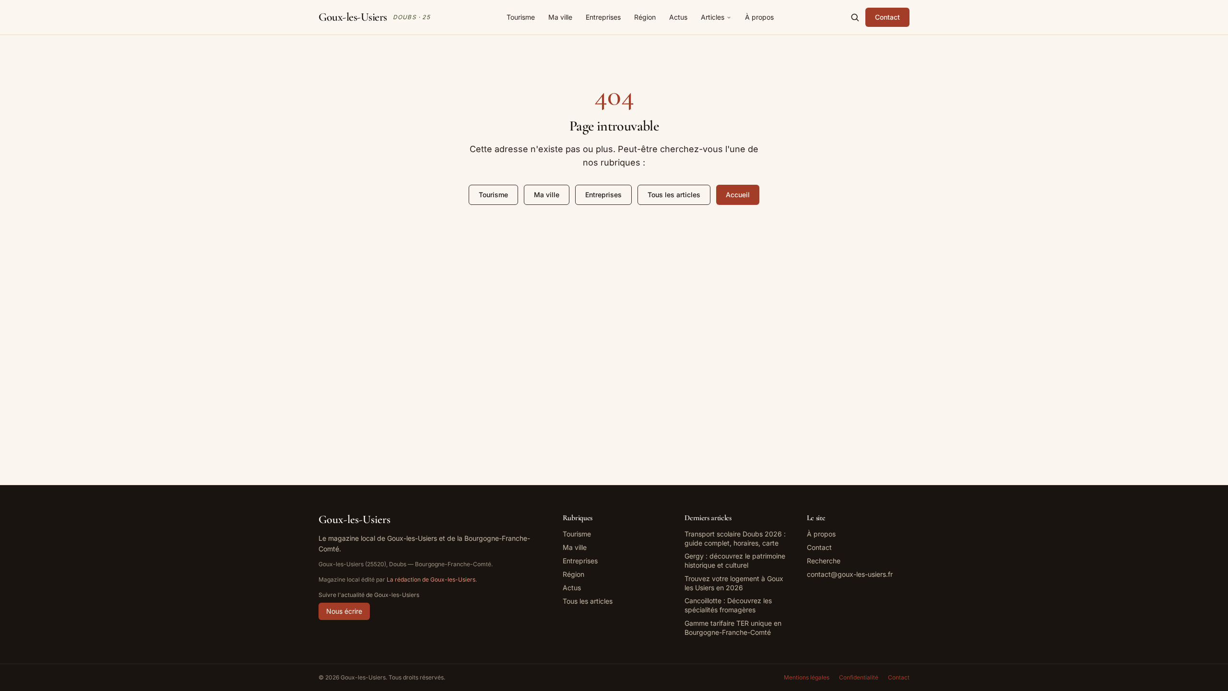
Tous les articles (674, 195)
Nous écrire (344, 611)
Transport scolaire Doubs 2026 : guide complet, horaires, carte (735, 538)
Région (645, 17)
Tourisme (521, 17)
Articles (712, 17)
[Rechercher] (855, 17)
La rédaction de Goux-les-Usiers (431, 579)
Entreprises (603, 17)
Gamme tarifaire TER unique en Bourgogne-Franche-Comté (733, 627)
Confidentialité (858, 677)
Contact (887, 17)
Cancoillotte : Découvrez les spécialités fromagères (728, 605)
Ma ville (560, 17)
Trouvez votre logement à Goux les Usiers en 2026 (734, 583)
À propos (759, 17)
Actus (678, 17)
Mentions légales (806, 677)
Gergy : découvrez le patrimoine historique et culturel (735, 560)
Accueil (738, 195)
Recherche (823, 561)
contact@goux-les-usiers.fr (850, 574)
